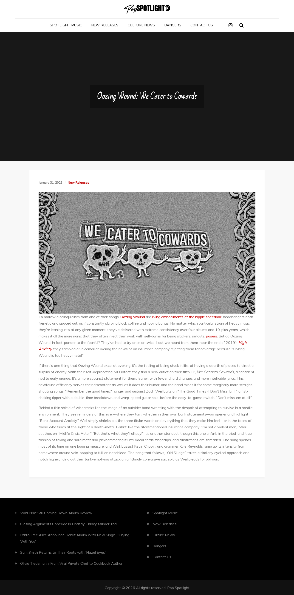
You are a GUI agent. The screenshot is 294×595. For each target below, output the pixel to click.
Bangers (172, 25)
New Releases (105, 25)
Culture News (141, 25)
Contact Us (201, 25)
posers (211, 336)
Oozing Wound (132, 316)
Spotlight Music (66, 25)
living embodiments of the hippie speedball (186, 316)
